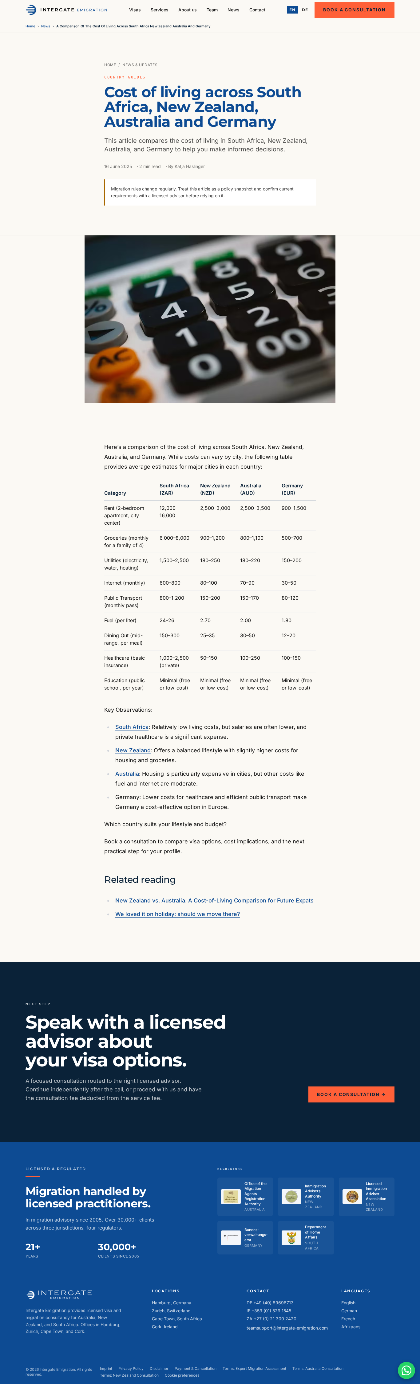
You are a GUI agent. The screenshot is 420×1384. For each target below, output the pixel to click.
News (234, 9)
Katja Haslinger (190, 166)
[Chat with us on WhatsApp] (406, 1370)
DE (305, 9)
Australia (127, 773)
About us (187, 9)
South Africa (132, 727)
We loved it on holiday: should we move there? (177, 914)
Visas (135, 9)
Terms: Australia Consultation (317, 1368)
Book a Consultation (354, 9)
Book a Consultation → (351, 1094)
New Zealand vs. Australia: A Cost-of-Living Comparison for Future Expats (214, 900)
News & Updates (139, 64)
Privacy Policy (131, 1368)
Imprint (106, 1368)
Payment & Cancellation (195, 1368)
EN (292, 9)
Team (212, 9)
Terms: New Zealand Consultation (129, 1375)
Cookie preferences (182, 1375)
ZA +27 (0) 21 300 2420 (271, 1318)
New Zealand (133, 750)
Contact (257, 9)
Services (159, 9)
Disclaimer (159, 1368)
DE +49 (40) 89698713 (270, 1302)
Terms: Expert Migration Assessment (254, 1368)
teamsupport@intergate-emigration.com (287, 1327)
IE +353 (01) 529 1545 (269, 1310)
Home (30, 26)
